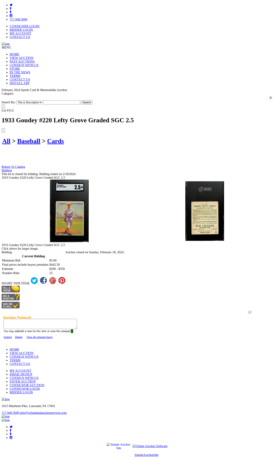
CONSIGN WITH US (24, 65)
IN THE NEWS (20, 72)
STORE (15, 68)
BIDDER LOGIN (21, 29)
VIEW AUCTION (21, 58)
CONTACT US (20, 37)
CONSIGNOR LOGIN (25, 388)
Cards (55, 141)
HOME (14, 54)
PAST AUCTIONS (22, 61)
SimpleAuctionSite (146, 455)
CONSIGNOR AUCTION (27, 385)
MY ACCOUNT (20, 33)
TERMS (15, 76)
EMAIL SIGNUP (21, 374)
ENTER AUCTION (23, 381)
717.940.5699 (18, 19)
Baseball (28, 141)
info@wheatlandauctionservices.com (43, 412)
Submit (8, 337)
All (6, 141)
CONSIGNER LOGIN (25, 26)
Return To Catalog (13, 166)
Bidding (7, 170)
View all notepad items (39, 337)
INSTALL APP (19, 83)
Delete (18, 337)
